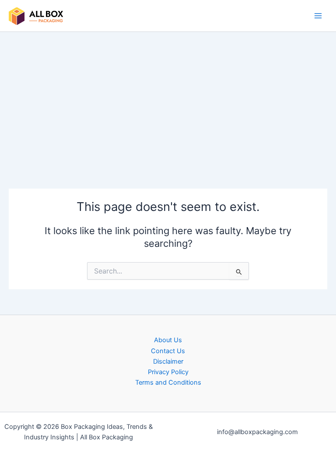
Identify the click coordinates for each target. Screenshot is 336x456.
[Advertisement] (168, 97)
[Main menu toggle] (318, 16)
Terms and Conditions (168, 382)
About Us (168, 340)
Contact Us (168, 351)
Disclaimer (168, 361)
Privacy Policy (168, 372)
